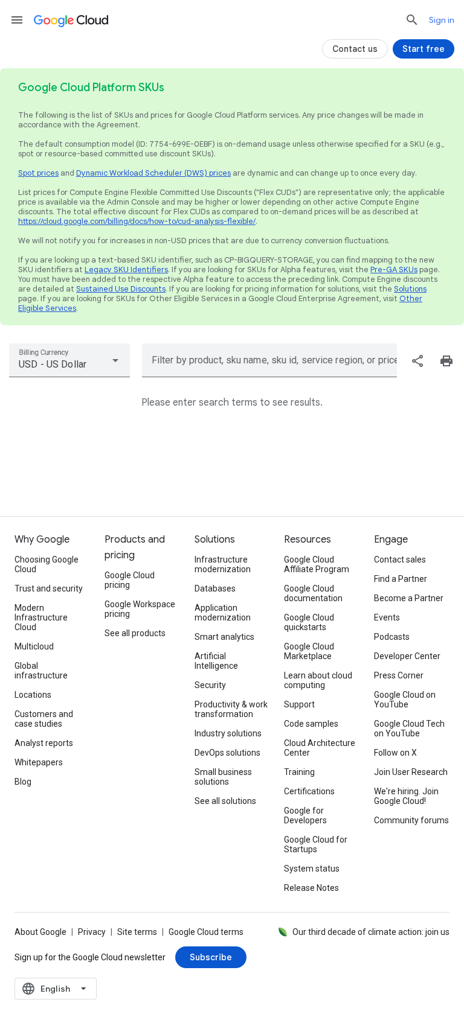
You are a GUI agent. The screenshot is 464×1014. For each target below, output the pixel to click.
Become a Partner (408, 598)
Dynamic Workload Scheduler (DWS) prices (153, 173)
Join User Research (411, 772)
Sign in (441, 19)
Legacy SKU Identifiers (126, 269)
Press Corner (399, 675)
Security (210, 685)
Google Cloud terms (206, 932)
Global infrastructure (41, 670)
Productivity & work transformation (231, 709)
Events (387, 617)
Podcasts (392, 637)
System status (312, 868)
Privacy (92, 932)
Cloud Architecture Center (319, 747)
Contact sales (400, 559)
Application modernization (223, 612)
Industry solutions (228, 733)
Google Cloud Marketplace (309, 651)
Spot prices (38, 173)
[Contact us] (355, 48)
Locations (32, 695)
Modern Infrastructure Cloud (41, 617)
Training (299, 772)
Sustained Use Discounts (121, 289)
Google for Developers (305, 815)
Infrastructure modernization (223, 564)
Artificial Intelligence (216, 661)
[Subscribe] (210, 957)
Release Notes (311, 888)
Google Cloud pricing (130, 580)
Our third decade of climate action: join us (371, 932)
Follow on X (395, 752)
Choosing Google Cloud (46, 564)
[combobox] (69, 360)
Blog (22, 781)
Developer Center (407, 656)
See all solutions (225, 801)
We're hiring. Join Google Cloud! (406, 796)
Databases (215, 588)
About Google (40, 932)
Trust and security (48, 588)
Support (299, 704)
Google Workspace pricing (140, 609)
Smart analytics (224, 637)
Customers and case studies (43, 719)
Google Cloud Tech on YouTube (409, 728)
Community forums (411, 820)
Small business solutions (223, 776)
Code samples (311, 724)
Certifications (309, 791)
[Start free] (423, 48)
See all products (135, 633)
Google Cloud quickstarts (309, 622)
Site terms (137, 932)
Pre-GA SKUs (393, 269)
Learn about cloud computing (318, 680)
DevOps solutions (227, 752)
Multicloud (34, 646)
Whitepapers (38, 762)
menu (17, 20)
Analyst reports (43, 743)
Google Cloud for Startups (315, 844)
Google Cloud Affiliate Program (316, 564)
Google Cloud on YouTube (405, 699)
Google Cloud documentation (313, 593)
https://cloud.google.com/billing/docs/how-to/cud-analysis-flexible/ (137, 221)
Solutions (410, 289)
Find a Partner (400, 579)
